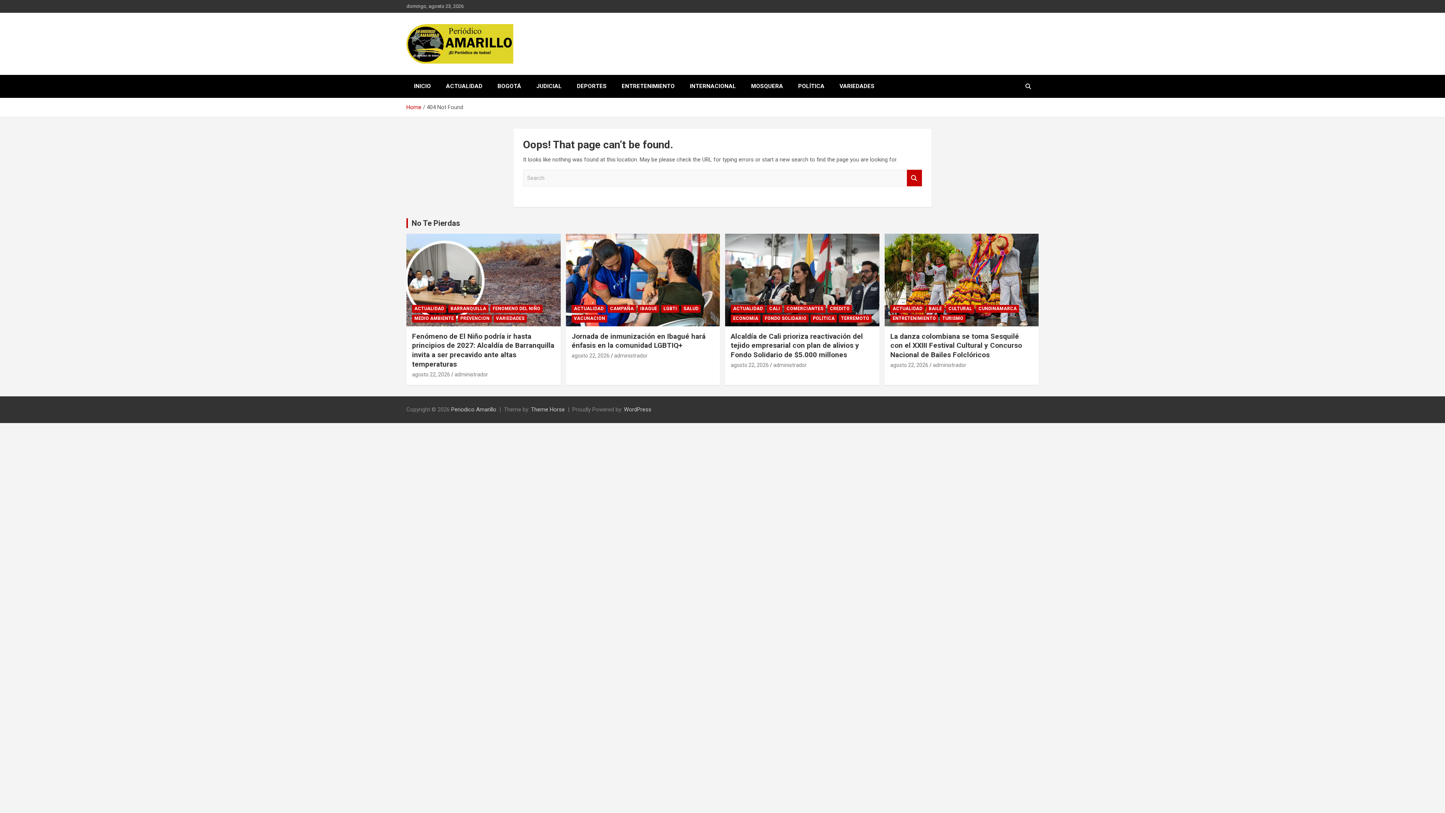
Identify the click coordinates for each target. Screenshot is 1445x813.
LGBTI (670, 308)
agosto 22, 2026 (431, 374)
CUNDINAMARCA (997, 308)
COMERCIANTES (804, 308)
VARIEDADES (857, 86)
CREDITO (840, 308)
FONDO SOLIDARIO (785, 318)
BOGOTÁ (509, 86)
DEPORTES (592, 86)
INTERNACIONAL (713, 86)
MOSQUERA (767, 86)
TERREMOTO (855, 318)
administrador (471, 374)
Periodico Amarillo (473, 409)
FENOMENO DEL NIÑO (516, 308)
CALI (774, 308)
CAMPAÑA (622, 308)
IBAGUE (648, 308)
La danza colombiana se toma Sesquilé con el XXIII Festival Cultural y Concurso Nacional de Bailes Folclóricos (956, 345)
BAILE (935, 308)
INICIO (422, 86)
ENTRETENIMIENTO (648, 86)
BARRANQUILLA (468, 308)
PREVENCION (475, 318)
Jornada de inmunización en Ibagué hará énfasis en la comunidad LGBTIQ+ (639, 341)
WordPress (637, 409)
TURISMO (952, 318)
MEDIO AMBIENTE (434, 318)
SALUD (690, 308)
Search (914, 178)
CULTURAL (960, 308)
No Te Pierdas (436, 223)
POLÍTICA (811, 86)
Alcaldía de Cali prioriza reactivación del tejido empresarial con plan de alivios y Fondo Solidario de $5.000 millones (797, 345)
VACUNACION (589, 318)
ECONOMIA (745, 318)
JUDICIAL (549, 86)
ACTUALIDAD (464, 86)
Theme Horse (548, 409)
